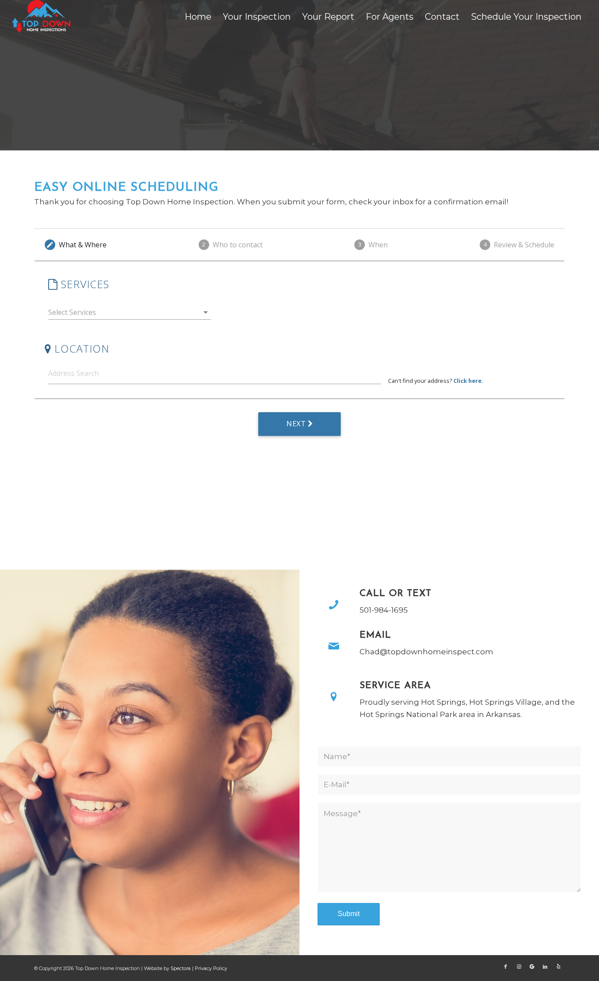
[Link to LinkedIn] (545, 966)
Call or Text (395, 593)
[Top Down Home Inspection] (42, 16)
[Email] (333, 646)
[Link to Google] (531, 966)
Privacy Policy (211, 968)
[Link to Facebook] (505, 966)
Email (375, 635)
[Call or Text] (333, 605)
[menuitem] (198, 17)
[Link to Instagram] (518, 966)
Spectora (181, 968)
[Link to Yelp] (558, 966)
